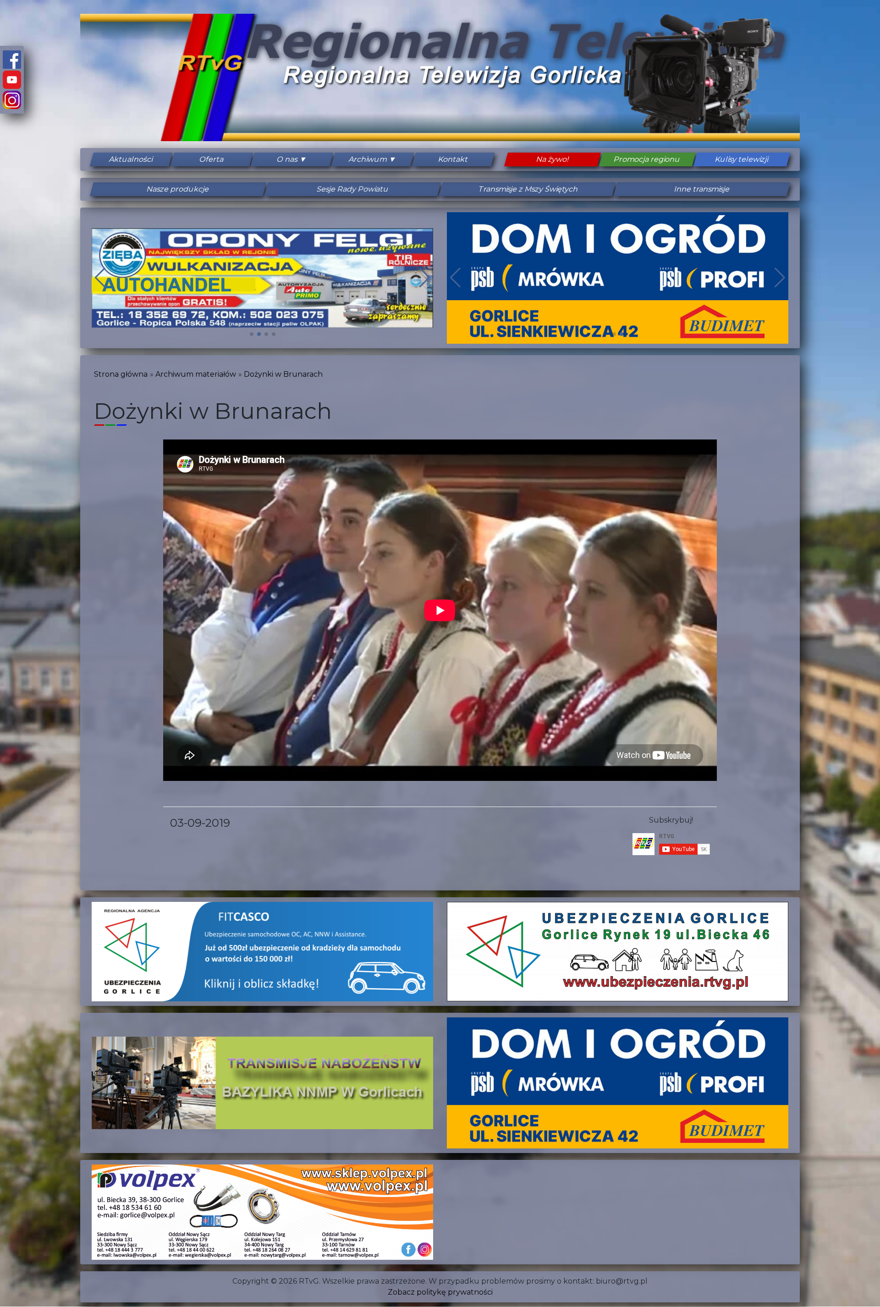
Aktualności (131, 159)
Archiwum (368, 159)
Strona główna (121, 374)
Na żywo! (552, 159)
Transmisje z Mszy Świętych (527, 189)
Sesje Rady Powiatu (353, 189)
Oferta (211, 159)
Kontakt (453, 159)
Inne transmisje (702, 189)
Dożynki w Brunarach (283, 374)
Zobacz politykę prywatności (440, 1292)
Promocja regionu (647, 159)
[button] (251, 334)
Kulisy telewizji (742, 159)
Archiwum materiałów (195, 374)
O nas (287, 159)
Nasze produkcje (178, 189)
